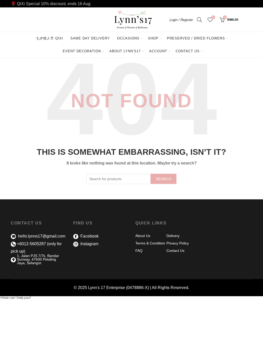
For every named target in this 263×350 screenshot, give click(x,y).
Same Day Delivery (90, 38)
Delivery (173, 236)
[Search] (199, 20)
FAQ (139, 251)
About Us (142, 236)
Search (163, 179)
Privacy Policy (177, 243)
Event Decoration (82, 51)
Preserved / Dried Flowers (198, 36)
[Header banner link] (131, 3)
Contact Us (188, 51)
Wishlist (213, 17)
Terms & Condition (150, 243)
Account (158, 51)
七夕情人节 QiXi (49, 38)
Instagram (88, 244)
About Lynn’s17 (125, 51)
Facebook (89, 236)
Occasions (128, 38)
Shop (153, 38)
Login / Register (181, 20)
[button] (15, 298)
